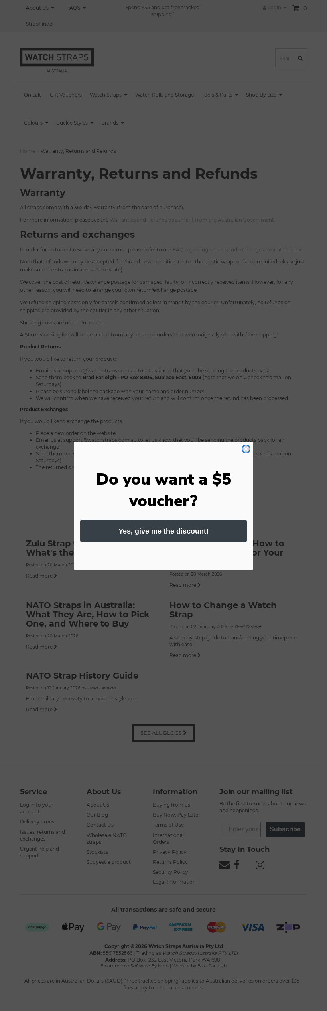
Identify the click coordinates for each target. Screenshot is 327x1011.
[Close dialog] (246, 449)
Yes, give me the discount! (163, 531)
